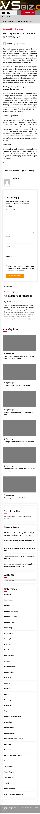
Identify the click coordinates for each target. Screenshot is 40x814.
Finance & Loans (10, 666)
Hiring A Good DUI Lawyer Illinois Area (19, 442)
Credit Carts (8, 633)
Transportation (9, 777)
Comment (10, 210)
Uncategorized (9, 789)
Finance (7, 661)
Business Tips (8, 29)
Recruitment (8, 750)
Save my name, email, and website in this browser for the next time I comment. (21, 268)
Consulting (19, 29)
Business (7, 605)
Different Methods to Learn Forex (17, 385)
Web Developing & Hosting (13, 794)
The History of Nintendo (18, 295)
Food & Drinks (9, 672)
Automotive (8, 600)
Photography (9, 733)
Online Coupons (9, 728)
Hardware (7, 689)
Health (6, 694)
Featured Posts (9, 655)
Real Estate (8, 744)
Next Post (8, 287)
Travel (6, 783)
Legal (6, 711)
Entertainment (9, 650)
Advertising (8, 594)
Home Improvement (11, 700)
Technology (8, 766)
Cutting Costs (9, 639)
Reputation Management (13, 755)
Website (9, 256)
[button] (19, 12)
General (7, 683)
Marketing (8, 722)
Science (7, 761)
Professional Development (13, 739)
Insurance (7, 705)
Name (9, 236)
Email (9, 246)
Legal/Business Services (12, 716)
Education (7, 644)
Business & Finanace (11, 611)
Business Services (10, 617)
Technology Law (10, 772)
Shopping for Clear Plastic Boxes (16, 498)
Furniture (7, 678)
